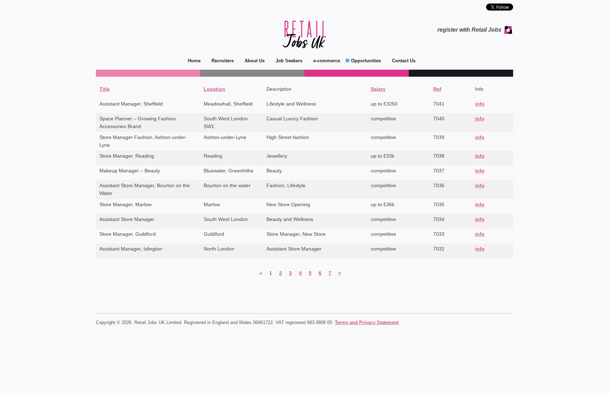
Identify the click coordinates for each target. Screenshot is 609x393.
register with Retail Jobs (469, 30)
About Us (255, 60)
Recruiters (222, 60)
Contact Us (404, 60)
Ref (437, 89)
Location (214, 89)
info (480, 104)
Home (194, 60)
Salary (378, 89)
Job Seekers (289, 60)
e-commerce (326, 60)
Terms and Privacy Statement (367, 322)
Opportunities (366, 60)
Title (104, 89)
